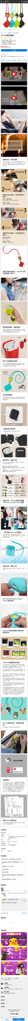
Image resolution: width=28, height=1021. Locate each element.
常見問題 (14, 60)
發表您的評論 (5, 913)
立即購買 (7, 1019)
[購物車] (26, 1)
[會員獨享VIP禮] (14, 939)
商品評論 (19, 60)
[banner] (6, 2)
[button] (22, 1)
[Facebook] (11, 1014)
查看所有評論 (24, 913)
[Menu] (1, 1)
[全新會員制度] (14, 968)
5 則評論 (9, 38)
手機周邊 (9, 33)
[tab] (14, 859)
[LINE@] (13, 1014)
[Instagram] (15, 1014)
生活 (5, 33)
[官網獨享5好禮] (14, 953)
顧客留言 (25, 60)
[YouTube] (17, 1014)
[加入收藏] (26, 1019)
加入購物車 (14, 50)
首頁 (2, 33)
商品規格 (8, 60)
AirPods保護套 (15, 33)
